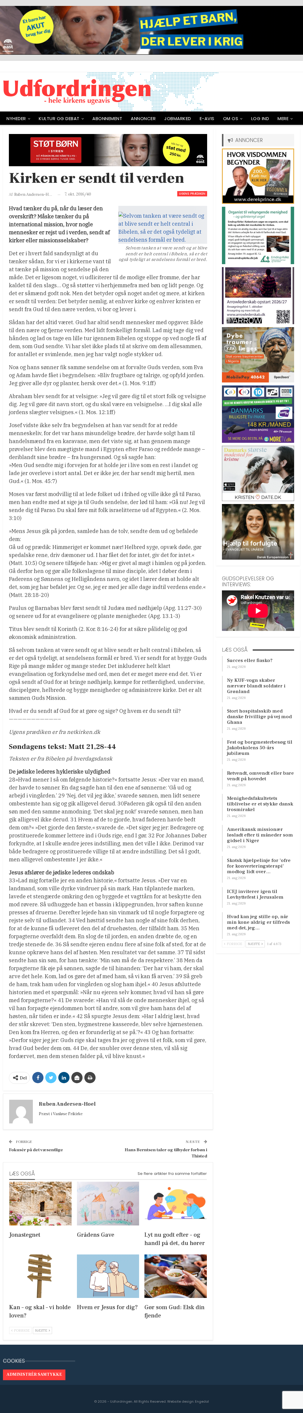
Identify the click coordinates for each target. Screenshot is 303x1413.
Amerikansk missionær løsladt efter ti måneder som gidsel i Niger (260, 835)
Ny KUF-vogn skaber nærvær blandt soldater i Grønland (256, 686)
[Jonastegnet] (40, 1203)
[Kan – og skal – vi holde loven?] (40, 1276)
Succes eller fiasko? (250, 660)
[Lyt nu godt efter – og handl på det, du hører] (175, 1203)
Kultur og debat (59, 118)
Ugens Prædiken (192, 193)
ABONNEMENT (107, 118)
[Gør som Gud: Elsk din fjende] (175, 1276)
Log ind (260, 118)
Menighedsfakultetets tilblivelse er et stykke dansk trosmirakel (260, 804)
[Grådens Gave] (108, 1203)
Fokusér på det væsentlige (36, 1150)
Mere (283, 118)
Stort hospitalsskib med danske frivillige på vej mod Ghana (259, 717)
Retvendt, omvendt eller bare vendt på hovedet (260, 776)
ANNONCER (143, 118)
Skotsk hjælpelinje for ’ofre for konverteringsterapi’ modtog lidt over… (259, 866)
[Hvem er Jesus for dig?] (108, 1276)
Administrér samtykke (34, 1374)
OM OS (230, 118)
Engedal (202, 1401)
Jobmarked (177, 118)
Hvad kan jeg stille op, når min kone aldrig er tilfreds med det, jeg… (258, 922)
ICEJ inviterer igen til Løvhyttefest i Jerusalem (255, 894)
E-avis (207, 118)
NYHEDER (16, 118)
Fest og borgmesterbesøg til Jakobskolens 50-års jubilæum (259, 748)
